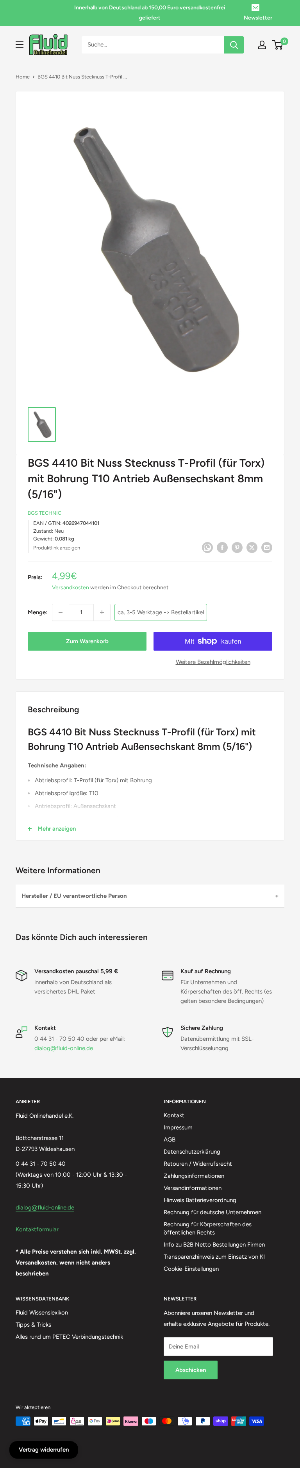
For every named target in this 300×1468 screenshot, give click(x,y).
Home (23, 77)
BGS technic (44, 513)
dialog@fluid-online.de (63, 1048)
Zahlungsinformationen (194, 1175)
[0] (278, 45)
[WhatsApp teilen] (207, 547)
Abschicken (190, 1369)
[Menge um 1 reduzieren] (60, 612)
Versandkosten (70, 587)
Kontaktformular (37, 1229)
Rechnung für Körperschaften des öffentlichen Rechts (208, 1228)
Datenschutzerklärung (192, 1151)
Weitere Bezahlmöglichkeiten (213, 661)
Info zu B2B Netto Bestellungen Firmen (214, 1244)
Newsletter (258, 17)
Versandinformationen (192, 1188)
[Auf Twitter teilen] (251, 547)
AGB (169, 1139)
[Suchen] (234, 45)
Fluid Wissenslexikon (42, 1312)
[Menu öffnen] (19, 44)
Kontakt (174, 1115)
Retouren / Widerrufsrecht (198, 1163)
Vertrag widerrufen (44, 1449)
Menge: (37, 612)
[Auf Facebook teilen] (222, 547)
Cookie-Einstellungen (191, 1268)
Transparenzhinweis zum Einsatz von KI (214, 1256)
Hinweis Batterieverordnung (200, 1200)
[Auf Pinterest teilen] (237, 547)
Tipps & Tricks (33, 1324)
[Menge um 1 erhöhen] (102, 612)
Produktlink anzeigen (56, 548)
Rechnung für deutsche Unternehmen (212, 1212)
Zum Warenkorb (87, 641)
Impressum (178, 1127)
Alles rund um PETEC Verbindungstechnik (69, 1336)
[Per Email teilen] (266, 547)
